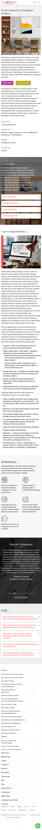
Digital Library (5, 796)
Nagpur (19, 806)
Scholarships (5, 792)
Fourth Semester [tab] (10, 216)
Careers (4, 761)
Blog (2, 780)
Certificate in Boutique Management (13, 720)
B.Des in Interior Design (9, 704)
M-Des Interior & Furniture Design (12, 674)
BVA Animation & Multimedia (10, 723)
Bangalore (4, 806)
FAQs (3, 784)
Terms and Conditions (13, 817)
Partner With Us (6, 788)
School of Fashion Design (9, 746)
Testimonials (5, 776)
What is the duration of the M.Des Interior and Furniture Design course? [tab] (20, 618)
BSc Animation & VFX (8, 726)
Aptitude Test (5, 757)
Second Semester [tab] (10, 203)
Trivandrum (12, 810)
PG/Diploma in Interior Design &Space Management (11, 685)
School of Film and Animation (11, 749)
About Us (4, 769)
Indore (12, 806)
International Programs (9, 733)
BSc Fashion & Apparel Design (11, 717)
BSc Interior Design (7, 681)
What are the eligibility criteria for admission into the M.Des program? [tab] (19, 626)
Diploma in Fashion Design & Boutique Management (10, 712)
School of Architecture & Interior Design (9, 742)
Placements (5, 772)
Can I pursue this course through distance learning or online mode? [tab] (18, 654)
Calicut (33, 806)
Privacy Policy (35, 815)
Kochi (26, 806)
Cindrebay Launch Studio (9, 800)
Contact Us (5, 765)
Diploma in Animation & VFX (10, 730)
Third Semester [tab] (10, 209)
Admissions (5, 753)
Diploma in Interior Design (9, 695)
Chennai (32, 810)
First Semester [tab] (9, 197)
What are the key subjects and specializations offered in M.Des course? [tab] (17, 636)
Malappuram (22, 810)
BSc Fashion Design (7, 708)
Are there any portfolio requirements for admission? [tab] (20, 645)
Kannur (3, 810)
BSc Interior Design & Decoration (12, 678)
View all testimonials (21, 597)
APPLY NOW (7, 83)
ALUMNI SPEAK (23, 83)
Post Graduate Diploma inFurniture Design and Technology (12, 700)
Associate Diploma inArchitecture (8, 691)
